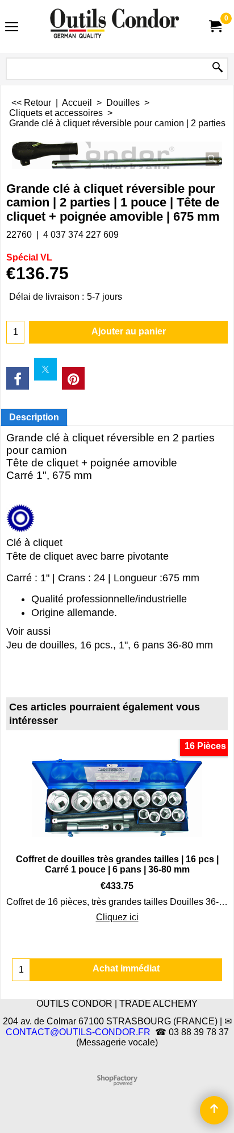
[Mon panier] (214, 26)
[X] (45, 369)
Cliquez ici (117, 917)
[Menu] (11, 27)
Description (34, 417)
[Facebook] (17, 378)
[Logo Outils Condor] (115, 26)
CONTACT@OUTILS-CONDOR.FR (78, 1032)
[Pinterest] (73, 378)
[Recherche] (217, 68)
